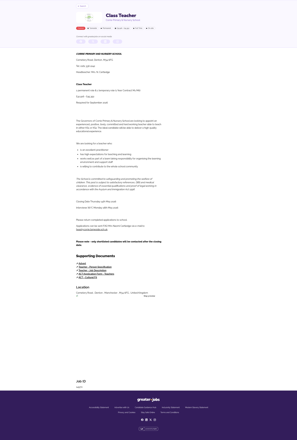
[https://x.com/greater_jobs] (93, 41)
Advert (82, 263)
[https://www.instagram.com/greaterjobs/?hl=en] (117, 41)
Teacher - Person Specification (95, 267)
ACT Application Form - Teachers (96, 273)
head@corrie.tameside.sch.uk (92, 229)
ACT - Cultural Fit (88, 277)
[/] (148, 400)
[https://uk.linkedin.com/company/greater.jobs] (105, 41)
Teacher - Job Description (92, 270)
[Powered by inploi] (148, 429)
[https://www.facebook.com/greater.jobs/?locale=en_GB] (81, 41)
